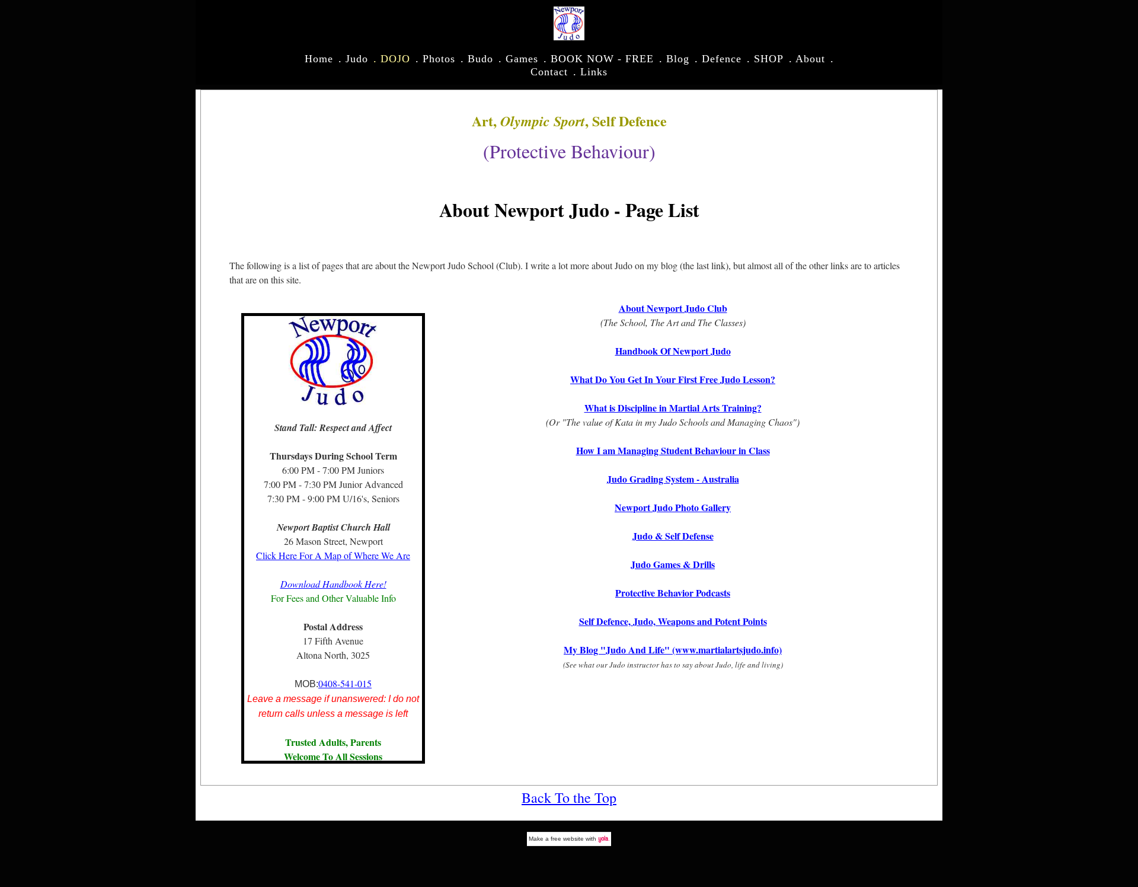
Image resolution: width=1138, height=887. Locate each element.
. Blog (674, 59)
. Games (518, 59)
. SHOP (765, 59)
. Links (590, 72)
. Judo (353, 59)
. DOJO (391, 59)
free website (567, 838)
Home (319, 59)
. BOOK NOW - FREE (599, 59)
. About (807, 59)
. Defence (718, 59)
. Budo (477, 59)
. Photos (435, 59)
